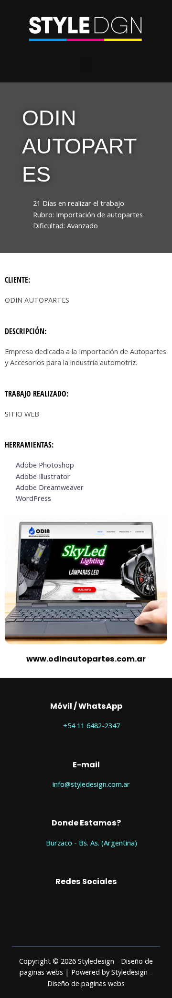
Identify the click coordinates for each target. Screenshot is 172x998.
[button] (86, 63)
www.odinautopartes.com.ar (86, 658)
